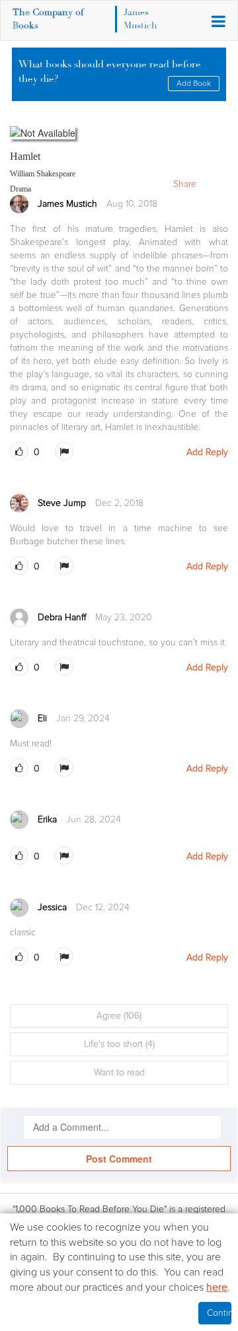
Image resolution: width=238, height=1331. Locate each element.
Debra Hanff (62, 617)
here (216, 1287)
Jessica (52, 907)
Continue (219, 1312)
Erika (47, 819)
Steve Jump (62, 503)
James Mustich (67, 203)
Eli (42, 718)
